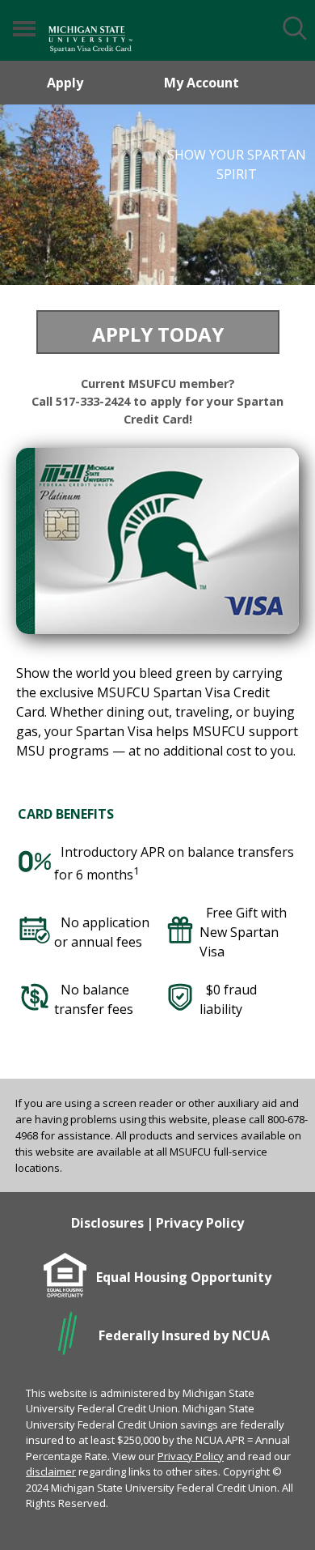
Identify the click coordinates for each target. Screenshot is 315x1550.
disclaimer (51, 1471)
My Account (201, 83)
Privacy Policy (200, 1223)
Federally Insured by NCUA (184, 1335)
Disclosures (107, 1223)
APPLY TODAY (158, 334)
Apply (65, 83)
